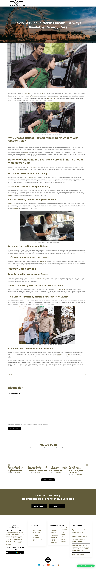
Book (9, 195)
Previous (10, 374)
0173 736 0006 (79, 541)
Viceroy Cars (33, 96)
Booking (10, 203)
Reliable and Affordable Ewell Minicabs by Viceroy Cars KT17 (77, 470)
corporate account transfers (63, 354)
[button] (9, 465)
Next (85, 374)
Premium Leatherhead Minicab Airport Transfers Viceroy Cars (37, 469)
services (26, 152)
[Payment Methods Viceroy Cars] (48, 564)
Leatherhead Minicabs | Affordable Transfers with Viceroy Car (58, 469)
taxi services (43, 261)
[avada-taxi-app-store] (10, 551)
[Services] (14, 525)
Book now (50, 365)
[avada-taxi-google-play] (19, 551)
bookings (15, 208)
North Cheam (27, 93)
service (41, 93)
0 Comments (17, 472)
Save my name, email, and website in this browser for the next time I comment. (28, 424)
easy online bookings (52, 98)
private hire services (30, 167)
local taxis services (40, 278)
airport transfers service (59, 289)
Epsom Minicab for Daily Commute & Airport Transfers (15, 469)
